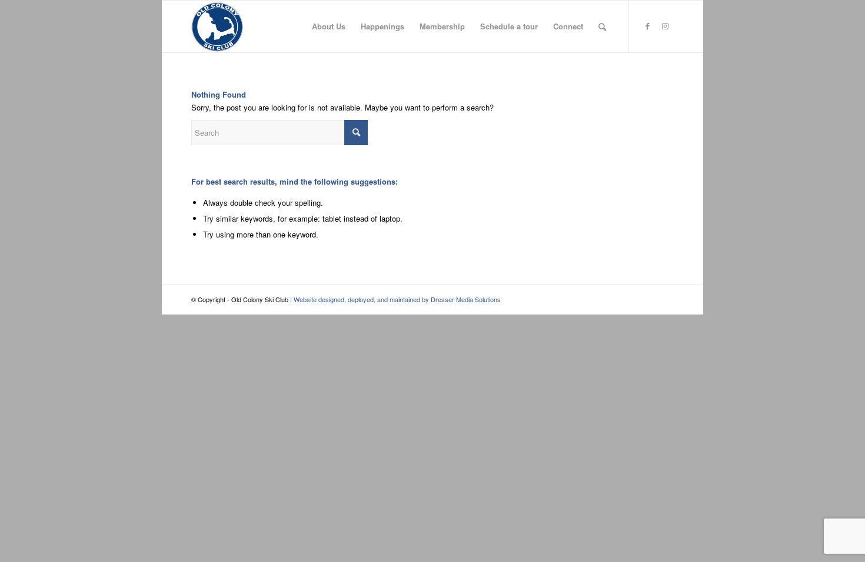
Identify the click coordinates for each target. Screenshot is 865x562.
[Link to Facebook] (647, 26)
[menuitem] (328, 26)
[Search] (602, 26)
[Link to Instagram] (665, 26)
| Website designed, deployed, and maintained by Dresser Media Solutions (394, 299)
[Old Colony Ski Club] (217, 26)
